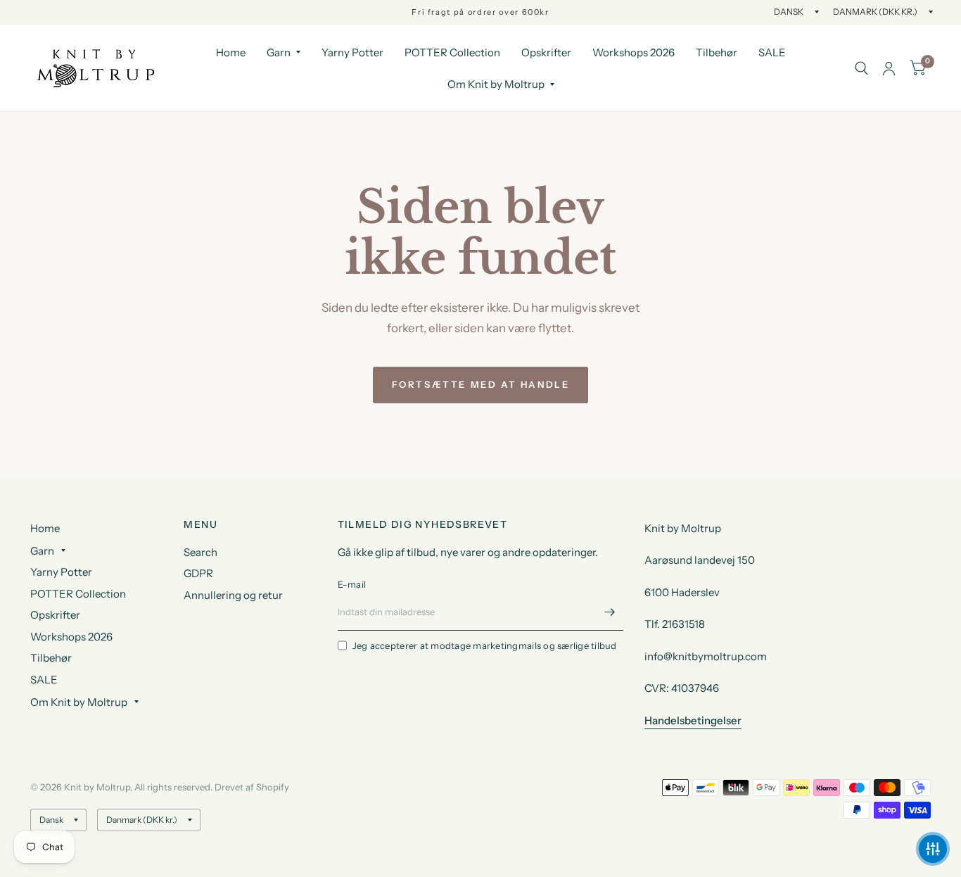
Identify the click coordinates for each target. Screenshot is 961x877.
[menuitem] (230, 53)
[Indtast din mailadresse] (609, 612)
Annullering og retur (233, 595)
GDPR (198, 573)
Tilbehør (716, 52)
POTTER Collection (452, 52)
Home (231, 52)
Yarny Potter (352, 52)
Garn (279, 52)
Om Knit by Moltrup (496, 84)
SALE (772, 52)
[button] (933, 849)
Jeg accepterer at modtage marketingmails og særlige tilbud (484, 645)
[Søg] (861, 68)
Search (200, 552)
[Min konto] (889, 68)
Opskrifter (546, 52)
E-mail (352, 584)
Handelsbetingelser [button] (693, 720)
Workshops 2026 (633, 52)
